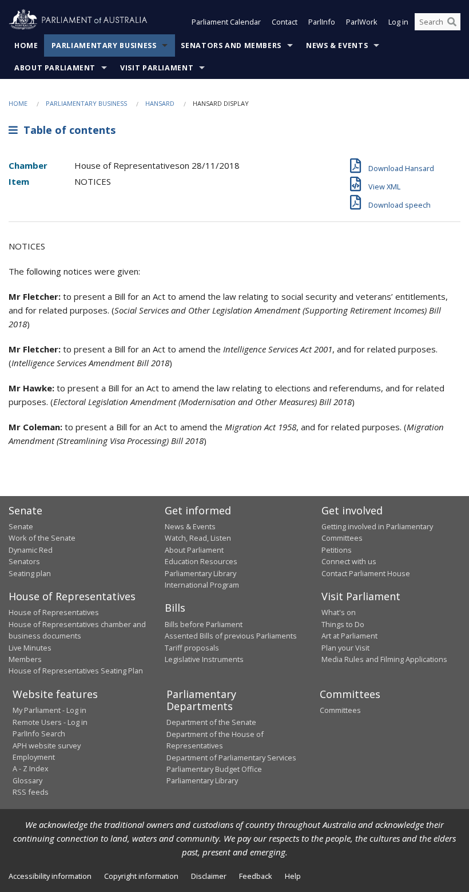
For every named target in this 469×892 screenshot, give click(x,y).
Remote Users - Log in (50, 722)
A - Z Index (31, 768)
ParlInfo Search (39, 733)
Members (25, 659)
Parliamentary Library (200, 573)
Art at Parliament (349, 636)
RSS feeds (31, 792)
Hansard (159, 103)
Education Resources (201, 561)
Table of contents (67, 130)
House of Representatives (54, 612)
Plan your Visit (345, 648)
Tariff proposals (192, 648)
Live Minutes (30, 648)
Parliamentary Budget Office (214, 769)
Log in (398, 22)
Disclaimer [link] (208, 876)
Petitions (336, 550)
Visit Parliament (156, 68)
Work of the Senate (42, 538)
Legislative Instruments (204, 659)
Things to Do (342, 624)
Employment (34, 757)
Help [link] (293, 876)
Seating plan (30, 573)
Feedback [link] (255, 876)
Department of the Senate (211, 722)
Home (26, 45)
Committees (340, 710)
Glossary (27, 780)
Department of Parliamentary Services (231, 757)
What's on (338, 612)
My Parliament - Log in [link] (49, 710)
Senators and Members (231, 45)
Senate (21, 526)
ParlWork (361, 22)
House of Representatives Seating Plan (76, 670)
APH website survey (47, 745)
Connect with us (348, 561)
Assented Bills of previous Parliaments (231, 636)
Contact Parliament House (365, 573)
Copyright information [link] (141, 876)
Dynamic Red (31, 550)
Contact (284, 22)
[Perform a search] (451, 21)
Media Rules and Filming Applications (384, 659)
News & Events (337, 45)
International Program (202, 585)
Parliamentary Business (104, 45)
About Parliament (55, 68)
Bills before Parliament (204, 624)
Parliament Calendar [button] (226, 22)
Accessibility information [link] (50, 876)
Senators (24, 561)
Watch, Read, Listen (198, 538)
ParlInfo (321, 22)
